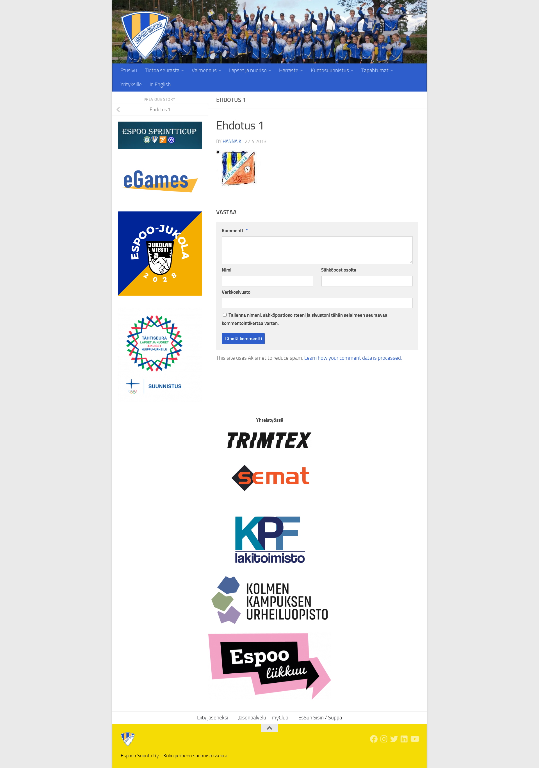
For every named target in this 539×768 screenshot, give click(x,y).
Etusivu (128, 70)
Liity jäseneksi (403, 12)
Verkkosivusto (236, 292)
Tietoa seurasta (162, 70)
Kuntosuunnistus (330, 70)
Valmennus (204, 70)
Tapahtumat (375, 70)
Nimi (226, 270)
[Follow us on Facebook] (374, 739)
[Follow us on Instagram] (384, 739)
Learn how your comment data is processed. (353, 358)
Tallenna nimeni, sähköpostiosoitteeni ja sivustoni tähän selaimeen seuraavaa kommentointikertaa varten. (304, 319)
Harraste (288, 70)
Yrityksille (131, 84)
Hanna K (232, 141)
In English (160, 84)
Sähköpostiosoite (338, 270)
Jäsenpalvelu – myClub (263, 717)
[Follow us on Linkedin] (404, 739)
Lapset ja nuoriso (248, 70)
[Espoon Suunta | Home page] (145, 35)
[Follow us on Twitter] (394, 739)
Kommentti (235, 230)
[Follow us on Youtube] (414, 739)
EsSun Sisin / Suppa (320, 717)
